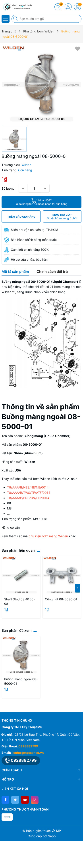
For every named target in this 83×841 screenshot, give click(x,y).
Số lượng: (8, 188)
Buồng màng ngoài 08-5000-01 (21, 681)
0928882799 (28, 746)
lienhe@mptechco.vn (28, 752)
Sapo (52, 836)
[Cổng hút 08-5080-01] (62, 575)
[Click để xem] (41, 84)
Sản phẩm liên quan (18, 550)
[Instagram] (35, 800)
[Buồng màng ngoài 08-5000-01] (21, 655)
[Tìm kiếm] (16, 19)
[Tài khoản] (68, 6)
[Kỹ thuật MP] (16, 6)
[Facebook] (5, 800)
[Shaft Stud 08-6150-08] (21, 575)
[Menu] (6, 19)
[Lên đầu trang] (78, 830)
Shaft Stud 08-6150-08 (19, 601)
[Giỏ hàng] (77, 6)
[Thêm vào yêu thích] (77, 48)
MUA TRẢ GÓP (62, 216)
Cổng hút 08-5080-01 (61, 599)
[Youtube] (25, 800)
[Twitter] (15, 800)
